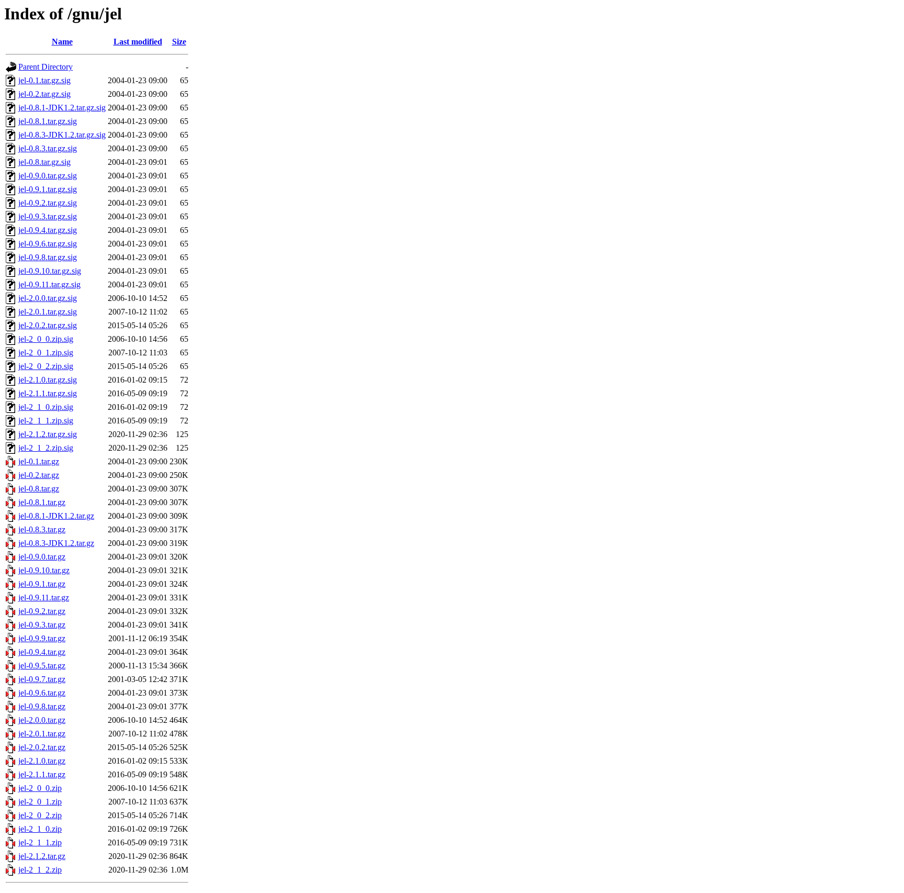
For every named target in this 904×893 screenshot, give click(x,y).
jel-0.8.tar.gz (38, 488)
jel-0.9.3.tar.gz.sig (47, 216)
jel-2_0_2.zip (40, 815)
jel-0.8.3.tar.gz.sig (47, 148)
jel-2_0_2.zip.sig (45, 366)
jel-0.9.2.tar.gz (41, 611)
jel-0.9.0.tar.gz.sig (47, 175)
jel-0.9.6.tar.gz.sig (47, 243)
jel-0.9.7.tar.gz (41, 679)
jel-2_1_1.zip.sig (45, 420)
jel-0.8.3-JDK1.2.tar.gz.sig (62, 134)
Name (62, 41)
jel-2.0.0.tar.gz (41, 720)
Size (179, 41)
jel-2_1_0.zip (40, 828)
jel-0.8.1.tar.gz (41, 502)
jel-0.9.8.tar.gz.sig (47, 257)
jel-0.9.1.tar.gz (41, 583)
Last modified (138, 41)
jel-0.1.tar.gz (38, 461)
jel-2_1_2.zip (40, 869)
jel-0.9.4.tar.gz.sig (47, 230)
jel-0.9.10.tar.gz (44, 570)
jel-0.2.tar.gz (38, 475)
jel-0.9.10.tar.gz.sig (49, 270)
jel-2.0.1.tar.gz (41, 733)
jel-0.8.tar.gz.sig (44, 162)
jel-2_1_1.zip (40, 842)
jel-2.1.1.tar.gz (41, 774)
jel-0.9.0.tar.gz (41, 556)
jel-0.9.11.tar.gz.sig (49, 284)
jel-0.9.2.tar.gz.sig (47, 202)
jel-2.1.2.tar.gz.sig (47, 434)
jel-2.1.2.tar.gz (41, 856)
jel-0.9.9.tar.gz (41, 638)
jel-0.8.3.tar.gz (41, 529)
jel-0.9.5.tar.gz (41, 665)
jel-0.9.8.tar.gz (41, 706)
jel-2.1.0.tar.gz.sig (47, 379)
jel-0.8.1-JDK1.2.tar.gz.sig (62, 107)
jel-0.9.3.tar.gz (41, 624)
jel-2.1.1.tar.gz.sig (47, 393)
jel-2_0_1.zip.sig (45, 352)
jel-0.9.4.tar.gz (41, 652)
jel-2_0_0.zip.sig (45, 338)
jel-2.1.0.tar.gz (41, 760)
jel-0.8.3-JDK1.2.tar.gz (56, 543)
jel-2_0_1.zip (40, 801)
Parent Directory (45, 66)
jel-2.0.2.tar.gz (41, 747)
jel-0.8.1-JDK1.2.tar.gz (56, 515)
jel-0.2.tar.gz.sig (44, 94)
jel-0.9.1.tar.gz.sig (47, 189)
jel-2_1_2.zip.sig (45, 447)
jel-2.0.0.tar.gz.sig (47, 298)
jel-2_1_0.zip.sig (45, 407)
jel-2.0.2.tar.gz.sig (47, 325)
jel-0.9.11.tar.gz (43, 597)
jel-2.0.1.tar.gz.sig (47, 311)
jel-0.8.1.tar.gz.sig (47, 121)
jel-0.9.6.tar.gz (41, 692)
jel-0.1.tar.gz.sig (44, 80)
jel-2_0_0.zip (40, 788)
